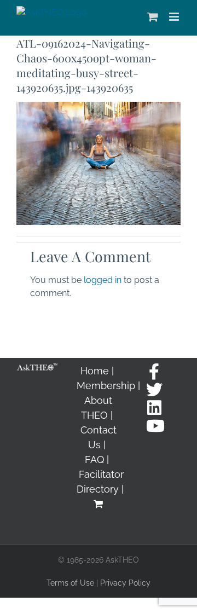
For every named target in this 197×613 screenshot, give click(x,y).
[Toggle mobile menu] (175, 16)
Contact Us (98, 437)
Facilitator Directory (100, 482)
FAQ (94, 459)
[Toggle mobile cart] (152, 16)
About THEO (96, 408)
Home (94, 371)
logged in (102, 280)
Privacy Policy (125, 583)
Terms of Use (70, 583)
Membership (106, 385)
